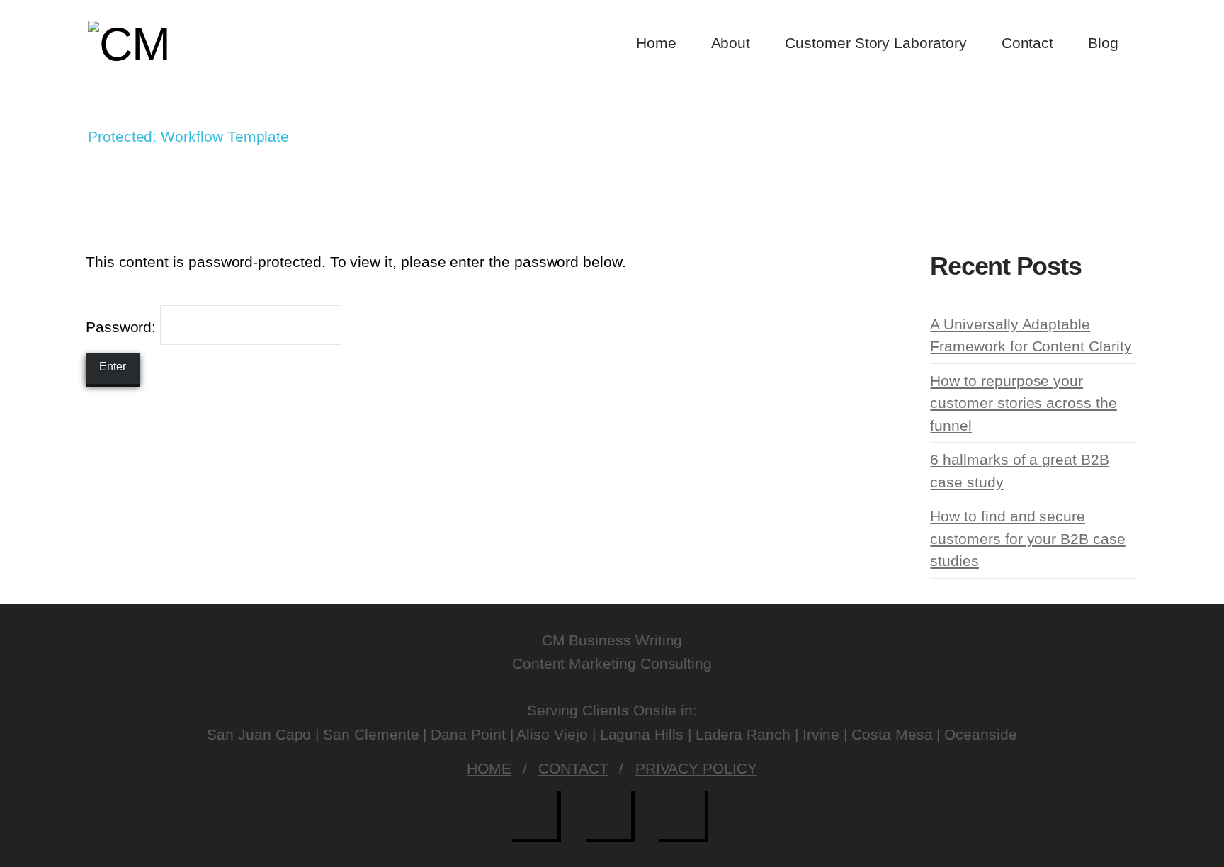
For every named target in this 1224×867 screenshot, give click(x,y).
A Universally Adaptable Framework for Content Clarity (1030, 335)
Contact (573, 768)
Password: (123, 327)
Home (489, 768)
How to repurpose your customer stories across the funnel (1023, 403)
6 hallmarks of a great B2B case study (1019, 470)
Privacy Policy (696, 768)
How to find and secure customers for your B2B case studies (1027, 538)
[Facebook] (538, 816)
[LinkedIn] (685, 816)
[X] (612, 816)
